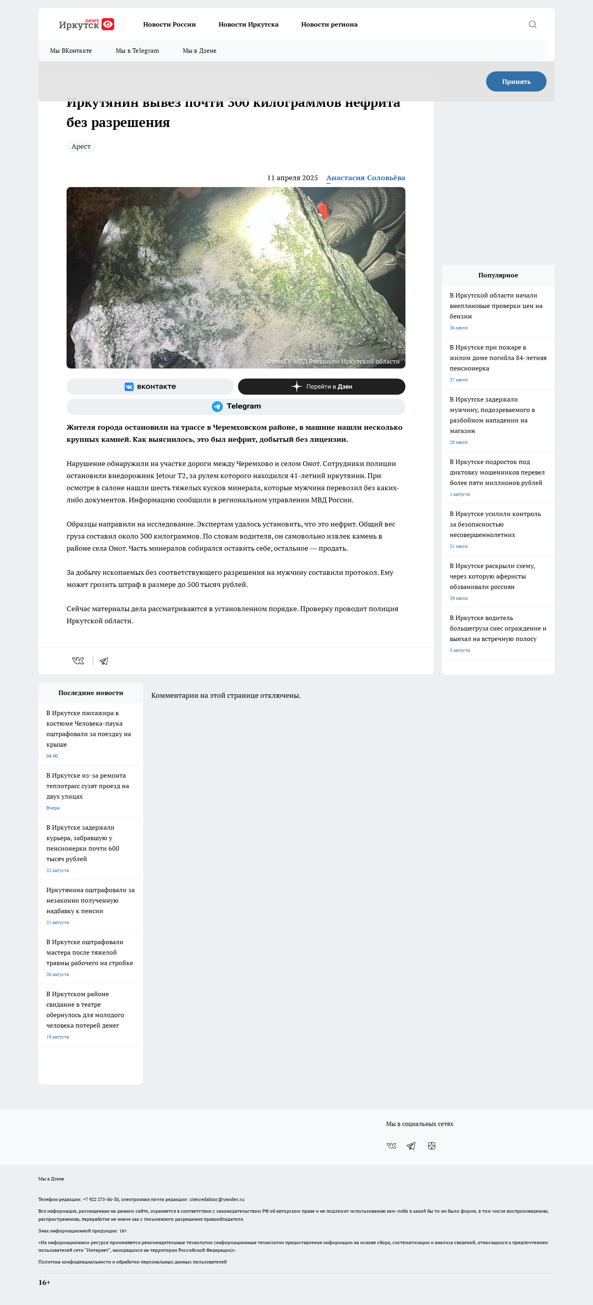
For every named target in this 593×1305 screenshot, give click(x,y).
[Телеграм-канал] (236, 407)
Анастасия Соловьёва (365, 177)
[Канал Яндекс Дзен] (321, 387)
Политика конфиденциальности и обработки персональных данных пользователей (132, 1262)
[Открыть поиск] (532, 24)
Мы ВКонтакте (71, 50)
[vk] (79, 660)
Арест (81, 146)
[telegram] (106, 660)
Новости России (169, 24)
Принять (516, 81)
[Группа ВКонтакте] (150, 387)
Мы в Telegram (137, 50)
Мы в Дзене (200, 50)
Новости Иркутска (249, 24)
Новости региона (329, 24)
